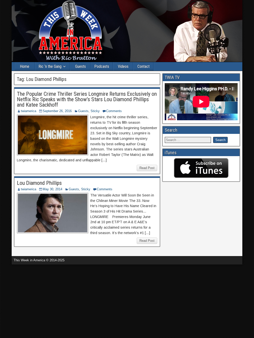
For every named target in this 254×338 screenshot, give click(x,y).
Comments (114, 111)
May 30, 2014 (52, 189)
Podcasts (101, 66)
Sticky (95, 111)
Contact (143, 66)
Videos (123, 66)
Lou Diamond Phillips (39, 183)
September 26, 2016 (57, 111)
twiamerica (28, 111)
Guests (80, 66)
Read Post (147, 168)
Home (24, 66)
